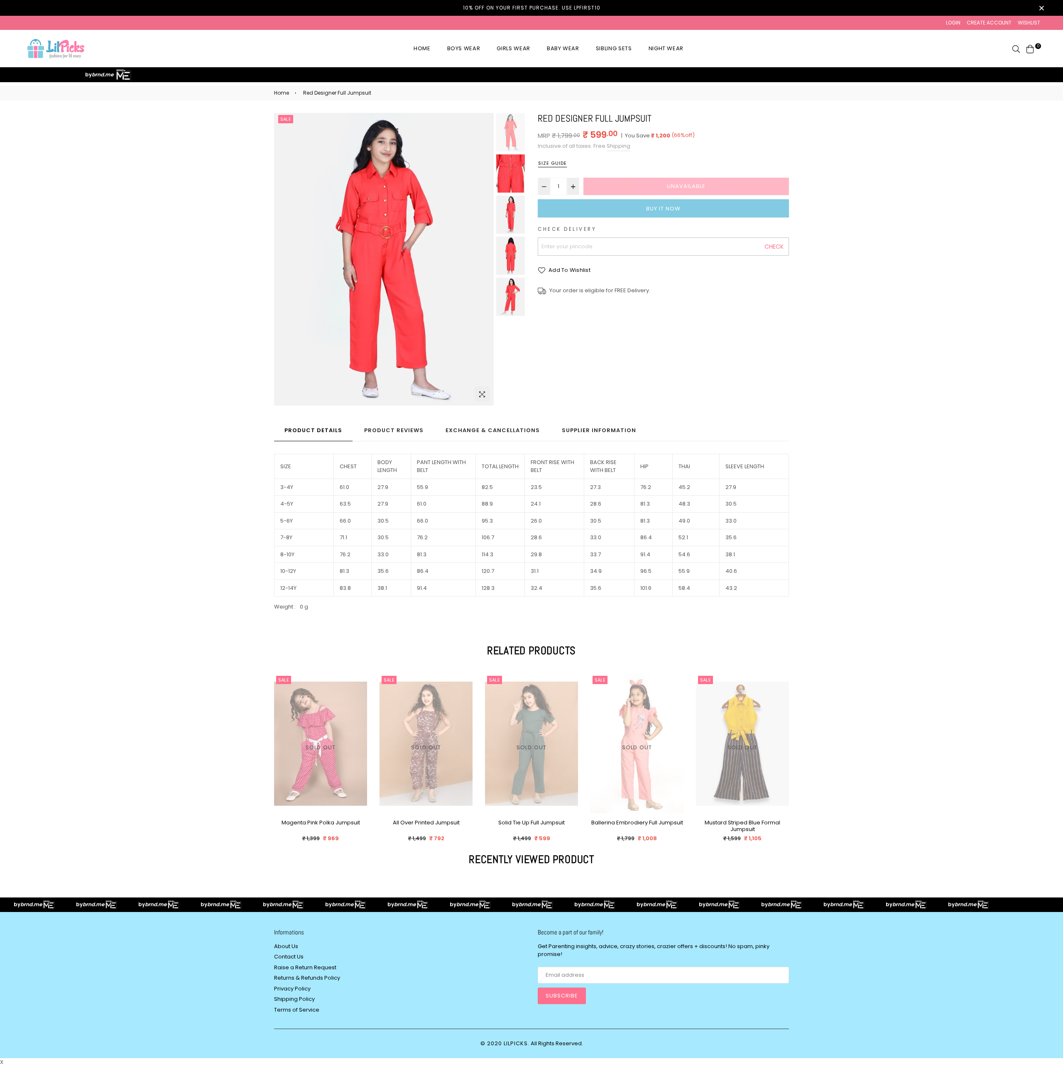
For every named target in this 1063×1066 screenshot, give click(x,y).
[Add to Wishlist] (357, 710)
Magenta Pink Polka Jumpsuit (321, 822)
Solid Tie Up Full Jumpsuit (531, 822)
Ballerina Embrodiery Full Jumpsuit (637, 822)
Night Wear (666, 48)
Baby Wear (563, 48)
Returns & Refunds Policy (307, 978)
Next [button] (483, 259)
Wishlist (1029, 22)
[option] (384, 259)
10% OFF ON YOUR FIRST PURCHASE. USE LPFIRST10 (531, 7)
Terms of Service (296, 1010)
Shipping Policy (294, 999)
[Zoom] (482, 393)
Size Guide (552, 163)
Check (774, 246)
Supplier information (599, 430)
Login (953, 22)
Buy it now (663, 209)
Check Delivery (567, 229)
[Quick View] (357, 693)
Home (422, 48)
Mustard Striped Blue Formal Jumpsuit (742, 825)
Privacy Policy (292, 989)
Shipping (618, 146)
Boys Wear (463, 48)
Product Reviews (394, 430)
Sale (285, 119)
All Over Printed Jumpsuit (426, 822)
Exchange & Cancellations (493, 430)
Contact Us (289, 957)
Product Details (313, 430)
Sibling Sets (614, 48)
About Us (286, 946)
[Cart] (1030, 48)
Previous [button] (284, 259)
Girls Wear (513, 48)
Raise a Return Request (305, 967)
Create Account (989, 22)
